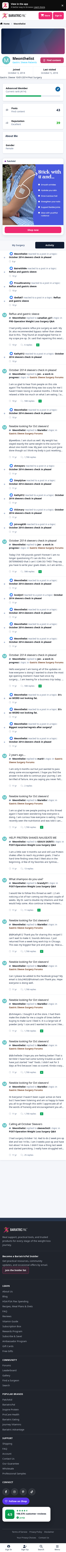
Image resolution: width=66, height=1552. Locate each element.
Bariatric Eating (10, 1419)
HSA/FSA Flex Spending (15, 1301)
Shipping (7, 1443)
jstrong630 (20, 524)
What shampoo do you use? (26, 879)
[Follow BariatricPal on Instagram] (14, 1491)
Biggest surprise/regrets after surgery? (30, 727)
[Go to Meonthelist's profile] (4, 315)
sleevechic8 (43, 1128)
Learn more (6, 5)
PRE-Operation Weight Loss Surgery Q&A (31, 321)
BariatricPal (8, 1404)
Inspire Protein (10, 1409)
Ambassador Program (14, 1341)
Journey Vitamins (11, 1424)
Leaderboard (9, 1370)
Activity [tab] (49, 245)
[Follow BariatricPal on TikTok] (31, 1491)
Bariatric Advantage (13, 1429)
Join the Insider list (15, 1270)
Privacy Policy (35, 1532)
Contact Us (8, 1458)
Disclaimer (49, 1532)
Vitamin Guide (10, 1321)
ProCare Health (10, 1414)
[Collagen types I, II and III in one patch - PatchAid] (33, 194)
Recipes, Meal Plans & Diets (17, 1306)
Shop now (33, 229)
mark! (40, 758)
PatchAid (7, 1399)
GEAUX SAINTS (45, 841)
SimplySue (20, 480)
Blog (5, 1296)
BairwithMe (20, 268)
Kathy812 (19, 353)
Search (6, 1385)
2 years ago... (17, 755)
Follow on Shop (18, 1501)
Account (6, 1453)
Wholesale (8, 1468)
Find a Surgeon (10, 1380)
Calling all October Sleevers (25, 1124)
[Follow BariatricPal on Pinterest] (23, 1491)
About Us (7, 1291)
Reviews (6, 1316)
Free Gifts (7, 1351)
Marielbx (42, 430)
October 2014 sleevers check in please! (30, 257)
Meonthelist (20, 253)
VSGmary (19, 509)
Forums (6, 1365)
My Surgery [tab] (18, 245)
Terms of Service (19, 1532)
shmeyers (19, 465)
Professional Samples (14, 1473)
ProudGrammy (22, 282)
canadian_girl (44, 317)
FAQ (4, 1311)
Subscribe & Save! (12, 1336)
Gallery (6, 1375)
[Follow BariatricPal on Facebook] (5, 1491)
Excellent (16, 124)
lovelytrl (18, 594)
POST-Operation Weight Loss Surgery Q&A (32, 844)
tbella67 (18, 297)
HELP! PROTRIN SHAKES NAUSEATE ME (33, 837)
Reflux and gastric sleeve (23, 271)
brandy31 (42, 883)
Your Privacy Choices (26, 1538)
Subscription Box (11, 1326)
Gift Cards (7, 1346)
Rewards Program (12, 1331)
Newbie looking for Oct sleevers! (29, 426)
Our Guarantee (10, 1463)
